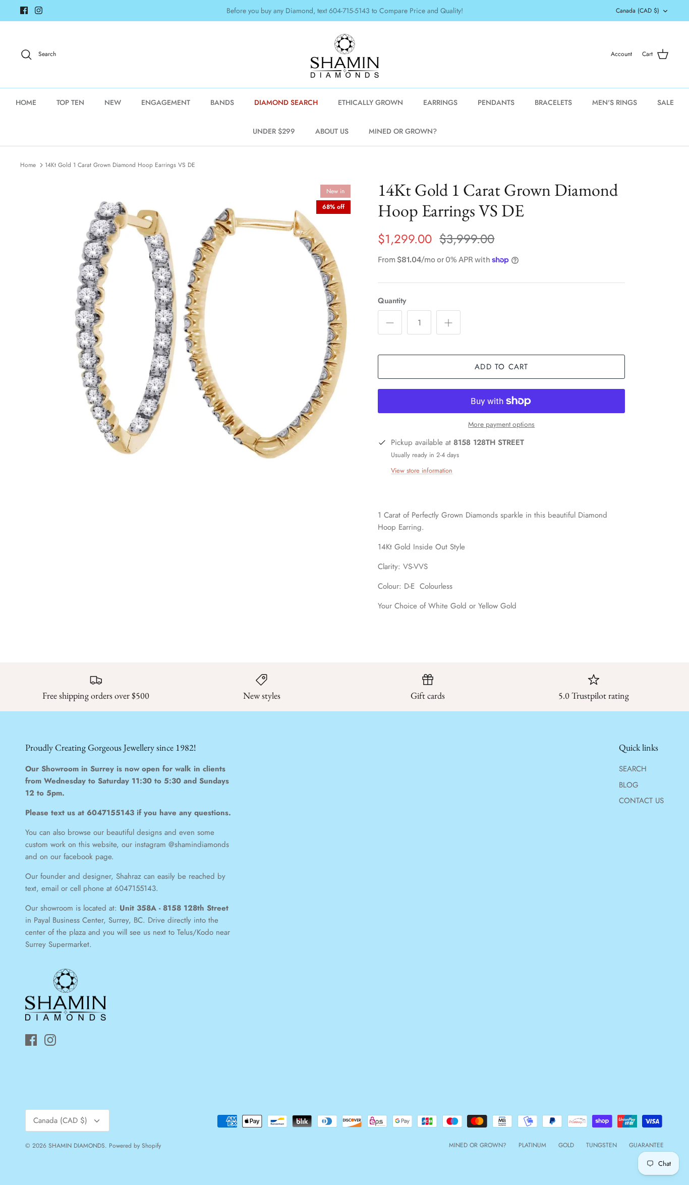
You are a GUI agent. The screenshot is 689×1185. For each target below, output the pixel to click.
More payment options (501, 424)
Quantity (392, 301)
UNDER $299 (274, 131)
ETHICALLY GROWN (370, 102)
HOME (26, 102)
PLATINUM (532, 1145)
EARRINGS (440, 102)
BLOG (629, 785)
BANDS (222, 102)
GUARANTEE (646, 1145)
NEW (112, 102)
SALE (665, 102)
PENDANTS (496, 102)
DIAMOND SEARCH (286, 102)
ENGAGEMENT (165, 102)
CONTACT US (641, 800)
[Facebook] (24, 10)
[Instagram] (38, 10)
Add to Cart (501, 366)
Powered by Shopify (135, 1145)
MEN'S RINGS (614, 102)
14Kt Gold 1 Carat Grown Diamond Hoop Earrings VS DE (120, 165)
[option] (210, 326)
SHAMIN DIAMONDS (76, 1145)
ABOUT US (332, 131)
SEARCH (633, 768)
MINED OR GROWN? (403, 131)
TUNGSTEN (601, 1145)
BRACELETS (553, 102)
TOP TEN (70, 102)
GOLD (566, 1145)
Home (28, 165)
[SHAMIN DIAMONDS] (345, 54)
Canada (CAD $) (637, 10)
